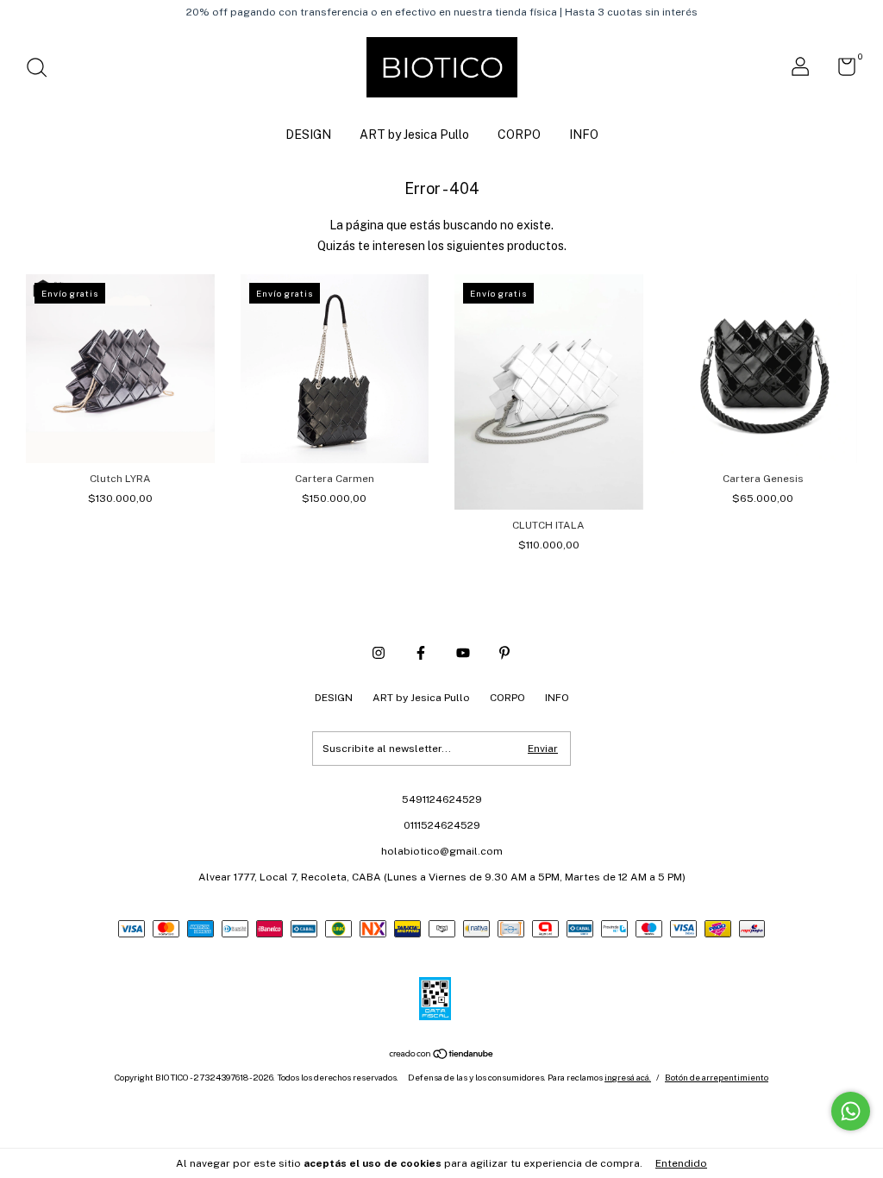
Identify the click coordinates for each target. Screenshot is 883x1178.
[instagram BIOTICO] (378, 653)
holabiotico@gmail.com (442, 851)
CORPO (519, 134)
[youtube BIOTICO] (463, 653)
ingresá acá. (627, 1077)
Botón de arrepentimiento (716, 1077)
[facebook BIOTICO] (421, 653)
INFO (583, 134)
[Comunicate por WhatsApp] (850, 1111)
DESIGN (308, 134)
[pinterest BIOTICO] (504, 653)
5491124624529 (442, 799)
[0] (840, 70)
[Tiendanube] (442, 1055)
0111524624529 (442, 825)
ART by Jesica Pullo (414, 134)
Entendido (681, 1163)
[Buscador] (42, 70)
